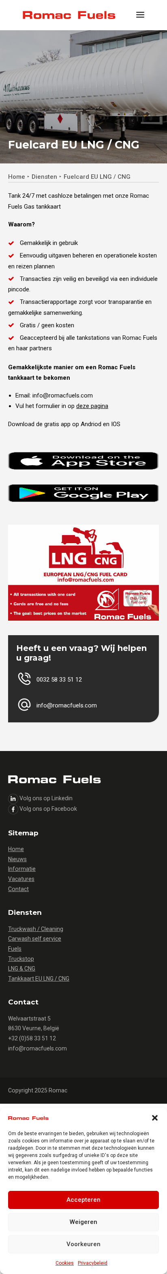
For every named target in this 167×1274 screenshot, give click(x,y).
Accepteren (83, 1199)
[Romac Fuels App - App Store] (83, 461)
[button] (155, 1118)
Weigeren (83, 1222)
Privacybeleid (92, 1263)
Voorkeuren (83, 1244)
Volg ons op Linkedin (46, 798)
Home (16, 176)
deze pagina (92, 406)
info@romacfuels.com (37, 1048)
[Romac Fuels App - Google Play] (83, 493)
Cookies (65, 1263)
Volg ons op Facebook (48, 808)
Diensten (44, 176)
